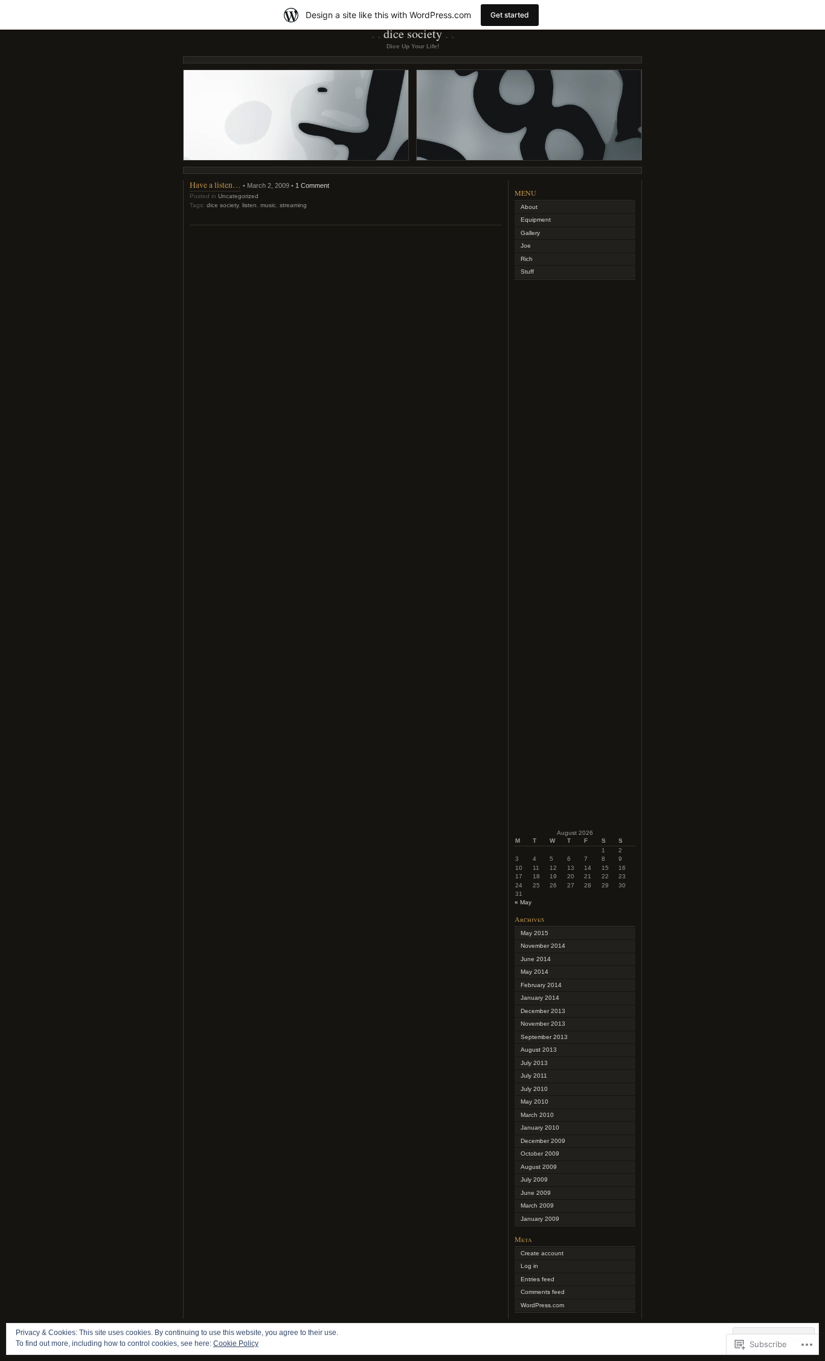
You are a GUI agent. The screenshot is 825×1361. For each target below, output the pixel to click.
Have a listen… (215, 184)
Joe (526, 245)
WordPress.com (542, 1305)
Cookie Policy (235, 1343)
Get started (509, 14)
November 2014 (543, 945)
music (268, 205)
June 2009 (536, 1192)
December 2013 (543, 1011)
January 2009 (540, 1218)
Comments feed (543, 1292)
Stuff (527, 271)
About (529, 207)
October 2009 (540, 1153)
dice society (223, 205)
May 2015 (534, 933)
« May (523, 902)
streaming (293, 205)
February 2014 (541, 985)
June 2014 (536, 959)
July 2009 (534, 1179)
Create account (542, 1253)
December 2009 (543, 1140)
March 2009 (537, 1205)
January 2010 (540, 1127)
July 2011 (534, 1075)
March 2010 (537, 1115)
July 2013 (534, 1063)
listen (249, 205)
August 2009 (539, 1166)
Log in (529, 1266)
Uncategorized (238, 196)
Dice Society (413, 33)
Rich (527, 259)
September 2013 (544, 1037)
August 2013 (539, 1049)
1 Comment (312, 185)
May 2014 (534, 971)
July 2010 (534, 1089)
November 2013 (543, 1023)
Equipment (536, 219)
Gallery (530, 233)
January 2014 (540, 997)
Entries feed (537, 1279)
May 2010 (534, 1101)
